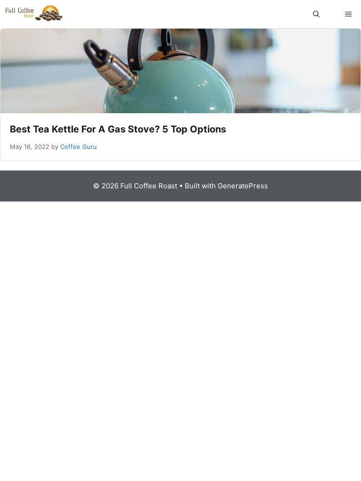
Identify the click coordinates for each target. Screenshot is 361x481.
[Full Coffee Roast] (34, 14)
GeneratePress (243, 185)
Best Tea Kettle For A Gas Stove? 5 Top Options (118, 129)
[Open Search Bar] (316, 14)
